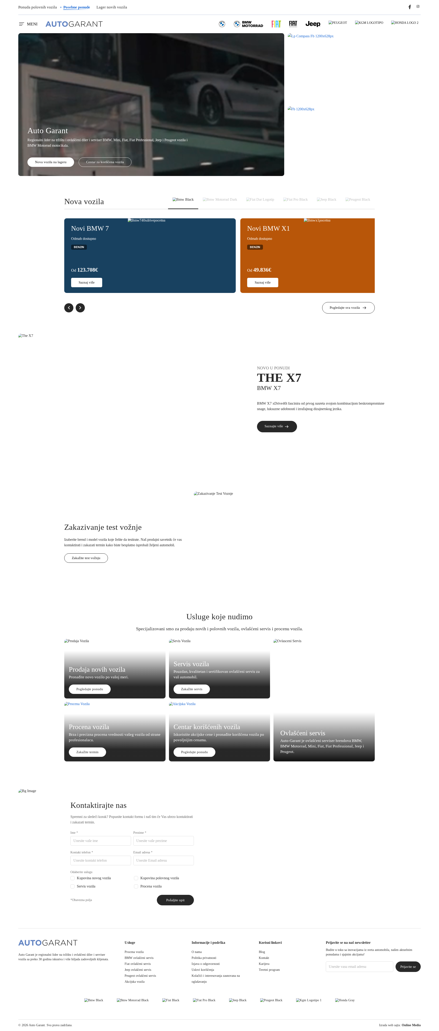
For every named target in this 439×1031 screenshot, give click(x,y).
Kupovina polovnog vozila (159, 878)
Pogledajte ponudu (89, 689)
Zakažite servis (191, 689)
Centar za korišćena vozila (105, 162)
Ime (74, 832)
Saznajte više (274, 426)
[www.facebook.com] (409, 6)
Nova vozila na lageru (51, 162)
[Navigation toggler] (21, 24)
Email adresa (143, 852)
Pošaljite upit (175, 900)
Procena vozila (151, 886)
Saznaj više (87, 282)
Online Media (411, 1025)
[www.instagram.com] (418, 6)
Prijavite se (408, 967)
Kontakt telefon (81, 852)
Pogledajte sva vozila (345, 307)
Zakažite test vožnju (86, 558)
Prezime (139, 832)
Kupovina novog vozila (94, 878)
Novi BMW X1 (268, 228)
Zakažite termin (87, 752)
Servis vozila (86, 886)
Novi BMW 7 (90, 228)
